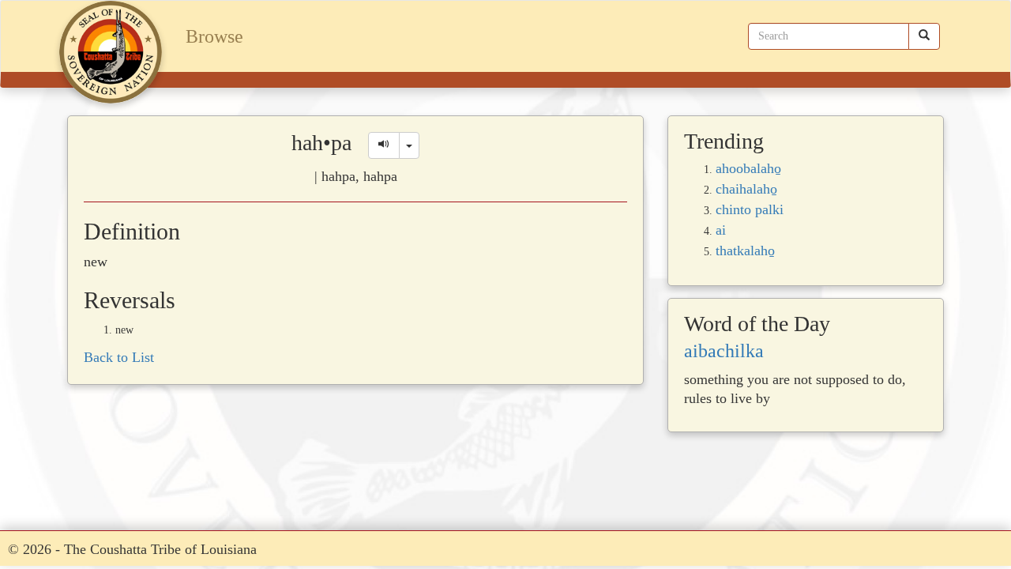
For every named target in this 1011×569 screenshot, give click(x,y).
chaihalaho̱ (746, 189)
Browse (214, 36)
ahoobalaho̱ (748, 168)
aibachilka (724, 351)
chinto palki (750, 209)
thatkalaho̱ (745, 250)
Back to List (119, 357)
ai (721, 230)
